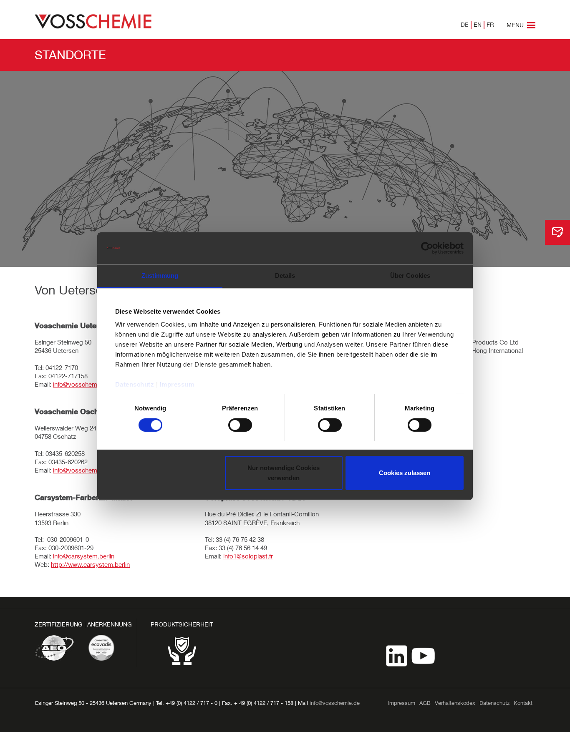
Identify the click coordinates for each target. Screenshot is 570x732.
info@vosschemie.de (82, 384)
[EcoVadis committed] (101, 648)
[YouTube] (423, 655)
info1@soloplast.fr (248, 556)
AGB (425, 702)
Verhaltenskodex (455, 702)
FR (490, 24)
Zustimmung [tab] (160, 275)
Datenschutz (134, 384)
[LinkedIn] (397, 655)
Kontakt (523, 702)
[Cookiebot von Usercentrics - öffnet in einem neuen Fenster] (427, 248)
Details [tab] (285, 275)
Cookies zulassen (404, 472)
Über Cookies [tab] (410, 275)
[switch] (240, 425)
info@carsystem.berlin (83, 556)
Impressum (177, 384)
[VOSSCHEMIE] (93, 20)
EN (478, 24)
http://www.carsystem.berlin (90, 564)
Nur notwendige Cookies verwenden (283, 472)
